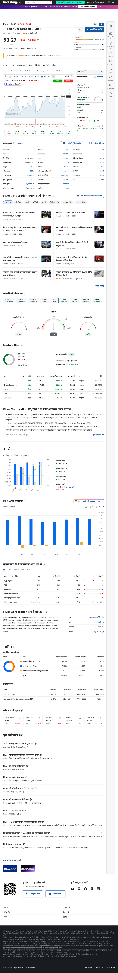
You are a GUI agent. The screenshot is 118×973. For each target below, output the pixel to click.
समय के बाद (9, 48)
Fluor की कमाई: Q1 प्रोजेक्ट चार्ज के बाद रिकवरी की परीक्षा (74, 229)
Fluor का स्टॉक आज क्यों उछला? (15, 242)
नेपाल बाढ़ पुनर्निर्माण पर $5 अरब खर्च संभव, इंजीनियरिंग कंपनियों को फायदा (19, 229)
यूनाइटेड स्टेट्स (99, 631)
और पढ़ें (5, 631)
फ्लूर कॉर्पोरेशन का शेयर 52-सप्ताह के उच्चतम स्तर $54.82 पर (20, 258)
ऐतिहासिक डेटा (28, 71)
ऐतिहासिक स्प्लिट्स (39, 71)
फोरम (54, 65)
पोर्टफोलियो (7, 912)
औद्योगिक (100, 622)
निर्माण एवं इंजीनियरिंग (96, 617)
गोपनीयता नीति (99, 967)
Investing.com (67, 278)
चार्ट (12, 65)
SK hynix (49, 717)
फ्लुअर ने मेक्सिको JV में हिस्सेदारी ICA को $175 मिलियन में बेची (74, 273)
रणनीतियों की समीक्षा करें (54, 56)
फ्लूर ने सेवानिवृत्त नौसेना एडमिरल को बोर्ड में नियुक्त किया (72, 244)
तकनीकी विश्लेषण (13, 293)
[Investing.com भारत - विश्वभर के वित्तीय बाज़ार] (12, 2)
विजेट (5, 917)
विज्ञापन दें (66, 912)
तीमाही (12, 507)
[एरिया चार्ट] (10, 76)
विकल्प (49, 71)
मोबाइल (6, 907)
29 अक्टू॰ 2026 (64, 175)
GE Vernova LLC (10, 717)
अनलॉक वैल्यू (98, 39)
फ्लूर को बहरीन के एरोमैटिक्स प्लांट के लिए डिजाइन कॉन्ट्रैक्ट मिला (71, 258)
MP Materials (30, 717)
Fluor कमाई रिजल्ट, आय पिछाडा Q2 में (70, 212)
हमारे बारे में (66, 907)
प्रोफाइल (13, 71)
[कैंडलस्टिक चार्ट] (5, 76)
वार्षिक (5, 507)
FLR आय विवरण (13, 501)
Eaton (68, 717)
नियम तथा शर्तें (88, 967)
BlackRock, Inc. (10, 694)
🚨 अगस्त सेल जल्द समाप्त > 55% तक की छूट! (70, 2)
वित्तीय (37, 65)
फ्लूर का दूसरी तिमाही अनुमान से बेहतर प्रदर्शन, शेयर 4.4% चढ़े (20, 273)
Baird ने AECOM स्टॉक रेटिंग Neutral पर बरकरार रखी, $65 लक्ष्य (19, 214)
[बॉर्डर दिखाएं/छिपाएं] (53, 76)
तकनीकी (46, 65)
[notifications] (109, 2)
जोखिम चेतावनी (111, 967)
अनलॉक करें (36, 602)
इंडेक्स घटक (57, 71)
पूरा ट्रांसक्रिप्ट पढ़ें (98, 435)
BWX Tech (90, 717)
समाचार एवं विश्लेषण (24, 65)
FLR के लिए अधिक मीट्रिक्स (95, 143)
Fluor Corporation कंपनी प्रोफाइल (23, 611)
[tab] (9, 300)
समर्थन (65, 917)
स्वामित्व (20, 71)
